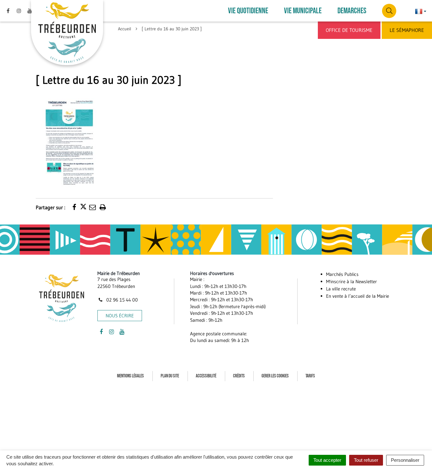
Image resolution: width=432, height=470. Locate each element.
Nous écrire (120, 316)
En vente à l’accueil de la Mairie (357, 296)
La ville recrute (341, 289)
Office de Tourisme (349, 30)
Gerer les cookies (275, 376)
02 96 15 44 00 (121, 300)
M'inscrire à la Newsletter (351, 281)
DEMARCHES (351, 11)
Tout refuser (366, 460)
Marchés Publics (342, 274)
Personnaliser (405, 460)
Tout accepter (327, 460)
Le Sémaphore (407, 30)
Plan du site (170, 376)
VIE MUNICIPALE (303, 11)
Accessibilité (206, 376)
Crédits (239, 376)
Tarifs (310, 376)
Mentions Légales (130, 376)
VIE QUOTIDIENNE (248, 11)
